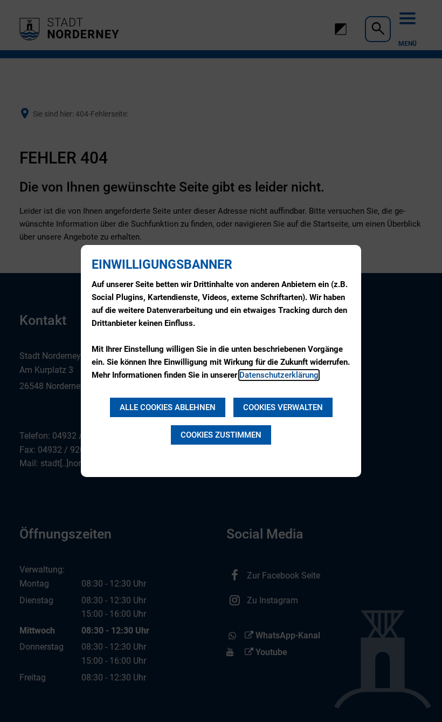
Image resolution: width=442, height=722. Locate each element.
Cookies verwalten (283, 407)
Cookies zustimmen (221, 435)
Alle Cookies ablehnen (168, 407)
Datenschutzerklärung (279, 375)
